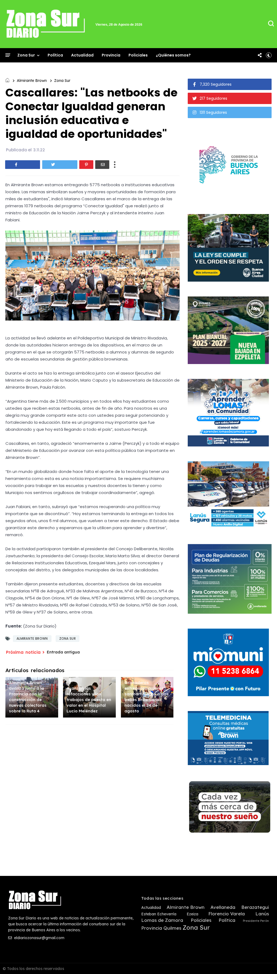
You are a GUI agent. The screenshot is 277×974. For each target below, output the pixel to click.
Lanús (262, 913)
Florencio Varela (226, 913)
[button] (269, 55)
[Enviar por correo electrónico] (102, 164)
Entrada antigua (63, 652)
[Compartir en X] (59, 164)
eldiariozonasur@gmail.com (38, 937)
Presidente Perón (256, 921)
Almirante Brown (32, 80)
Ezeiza (192, 914)
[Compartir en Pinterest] (86, 164)
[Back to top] (263, 961)
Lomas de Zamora (162, 920)
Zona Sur (26, 55)
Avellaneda (222, 907)
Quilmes (172, 928)
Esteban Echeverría (158, 914)
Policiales (138, 55)
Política (55, 55)
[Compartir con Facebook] (22, 164)
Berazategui (255, 907)
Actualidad (82, 55)
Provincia (111, 55)
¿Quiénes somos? (173, 55)
